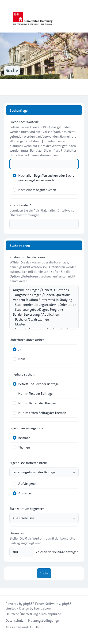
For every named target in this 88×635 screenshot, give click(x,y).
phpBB (28, 603)
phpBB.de (54, 614)
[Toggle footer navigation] (6, 592)
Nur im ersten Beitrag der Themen (42, 412)
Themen (24, 447)
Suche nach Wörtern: (24, 122)
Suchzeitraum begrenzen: (28, 508)
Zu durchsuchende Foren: (28, 257)
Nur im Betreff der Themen (37, 403)
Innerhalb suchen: (22, 374)
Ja (19, 349)
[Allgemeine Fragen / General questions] (41, 294)
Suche (44, 573)
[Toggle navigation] (82, 16)
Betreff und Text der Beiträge (38, 384)
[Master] (41, 324)
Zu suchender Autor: (24, 205)
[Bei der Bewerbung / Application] (41, 314)
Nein (21, 359)
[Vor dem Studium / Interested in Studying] (41, 299)
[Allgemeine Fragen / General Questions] (41, 290)
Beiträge (24, 437)
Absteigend (26, 493)
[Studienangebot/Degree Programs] (41, 309)
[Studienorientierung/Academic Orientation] (41, 304)
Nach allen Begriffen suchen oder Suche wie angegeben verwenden (46, 177)
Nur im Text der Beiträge (35, 393)
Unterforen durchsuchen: (28, 339)
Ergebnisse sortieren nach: (28, 462)
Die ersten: (17, 533)
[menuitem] (14, 620)
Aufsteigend (27, 483)
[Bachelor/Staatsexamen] (41, 319)
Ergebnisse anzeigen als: (27, 428)
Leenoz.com (42, 608)
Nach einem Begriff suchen (37, 189)
